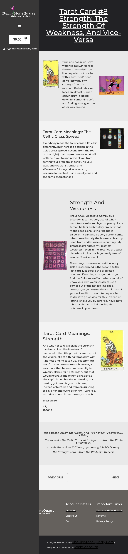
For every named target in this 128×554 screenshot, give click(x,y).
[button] (19, 26)
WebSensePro (86, 547)
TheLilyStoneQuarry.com (93, 542)
